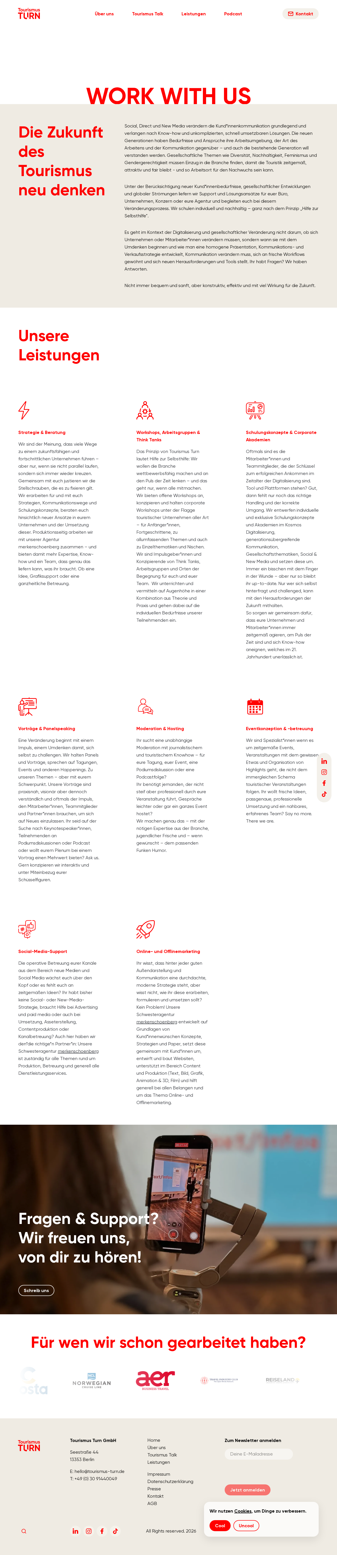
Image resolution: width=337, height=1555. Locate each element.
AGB (152, 1503)
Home (153, 1440)
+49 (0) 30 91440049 (96, 1478)
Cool (220, 1525)
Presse (154, 1488)
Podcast (233, 14)
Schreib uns (36, 1290)
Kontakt (155, 1496)
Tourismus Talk (147, 14)
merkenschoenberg (78, 1051)
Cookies (242, 1511)
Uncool (246, 1525)
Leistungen (194, 14)
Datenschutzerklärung (170, 1481)
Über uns (104, 14)
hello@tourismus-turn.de (99, 1471)
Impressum (158, 1474)
